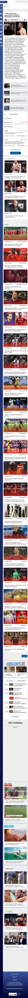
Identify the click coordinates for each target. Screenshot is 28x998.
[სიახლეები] (15, 663)
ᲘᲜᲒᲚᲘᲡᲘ (24, 476)
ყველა (24, 656)
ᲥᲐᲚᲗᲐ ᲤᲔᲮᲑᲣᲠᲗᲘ (22, 241)
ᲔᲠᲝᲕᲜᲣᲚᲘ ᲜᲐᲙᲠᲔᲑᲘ (22, 284)
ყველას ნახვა (15, 716)
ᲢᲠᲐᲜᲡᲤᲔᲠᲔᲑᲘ (23, 305)
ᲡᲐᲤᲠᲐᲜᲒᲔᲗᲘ (23, 540)
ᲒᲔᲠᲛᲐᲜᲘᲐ (24, 561)
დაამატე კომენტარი (15, 153)
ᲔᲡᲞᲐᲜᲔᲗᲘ (24, 582)
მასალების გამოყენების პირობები (14, 984)
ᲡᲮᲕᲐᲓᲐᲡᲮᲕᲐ (24, 348)
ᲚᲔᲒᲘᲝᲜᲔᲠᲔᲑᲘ (23, 369)
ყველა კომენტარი (15, 149)
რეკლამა (15, 976)
